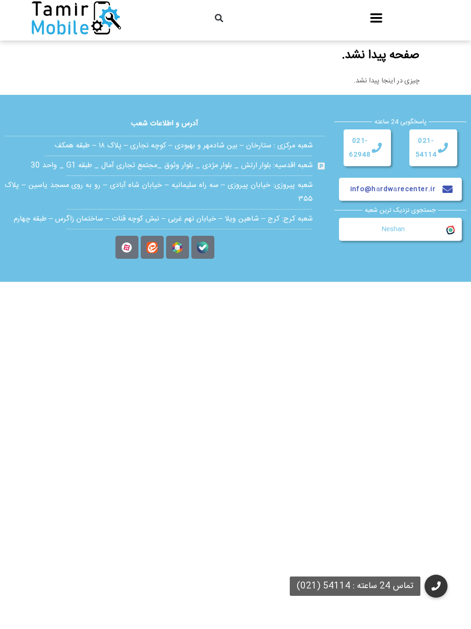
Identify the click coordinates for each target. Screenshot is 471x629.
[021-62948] (377, 148)
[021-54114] (443, 148)
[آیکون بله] (202, 247)
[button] (219, 17)
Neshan (393, 229)
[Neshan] (450, 229)
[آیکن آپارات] (126, 247)
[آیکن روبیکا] (177, 247)
